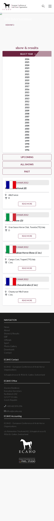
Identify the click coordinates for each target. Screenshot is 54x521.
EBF (6, 336)
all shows (27, 164)
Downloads (9, 349)
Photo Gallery (10, 346)
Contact (8, 352)
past (27, 171)
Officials (7, 340)
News (6, 327)
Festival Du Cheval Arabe (21, 285)
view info (9, 25)
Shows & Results (11, 333)
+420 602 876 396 (14, 406)
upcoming (27, 157)
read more (27, 204)
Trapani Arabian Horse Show (23, 252)
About (7, 330)
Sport (6, 343)
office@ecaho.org (14, 411)
